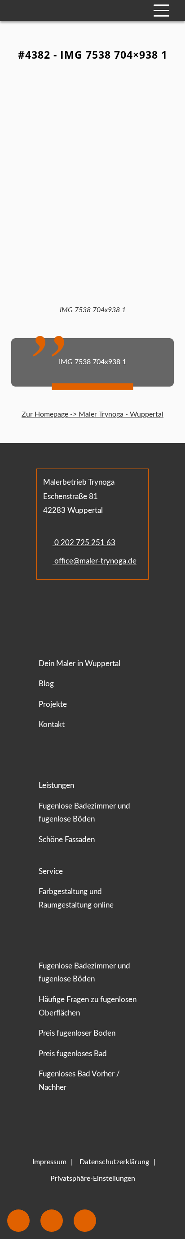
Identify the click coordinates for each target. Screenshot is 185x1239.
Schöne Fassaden (67, 839)
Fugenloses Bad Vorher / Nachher (79, 1080)
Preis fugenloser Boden (77, 1033)
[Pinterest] (90, 606)
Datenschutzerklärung (114, 1162)
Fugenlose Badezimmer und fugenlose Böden (84, 812)
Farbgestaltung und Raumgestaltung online (76, 898)
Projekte (53, 704)
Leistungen (56, 785)
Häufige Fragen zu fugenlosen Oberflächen (88, 1006)
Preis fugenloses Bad (73, 1054)
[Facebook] (45, 605)
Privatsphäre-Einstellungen (92, 1178)
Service (51, 871)
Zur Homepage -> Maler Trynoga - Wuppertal (92, 414)
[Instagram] (71, 605)
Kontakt (52, 724)
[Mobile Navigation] (161, 10)
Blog (46, 684)
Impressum (49, 1162)
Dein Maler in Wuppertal (79, 663)
